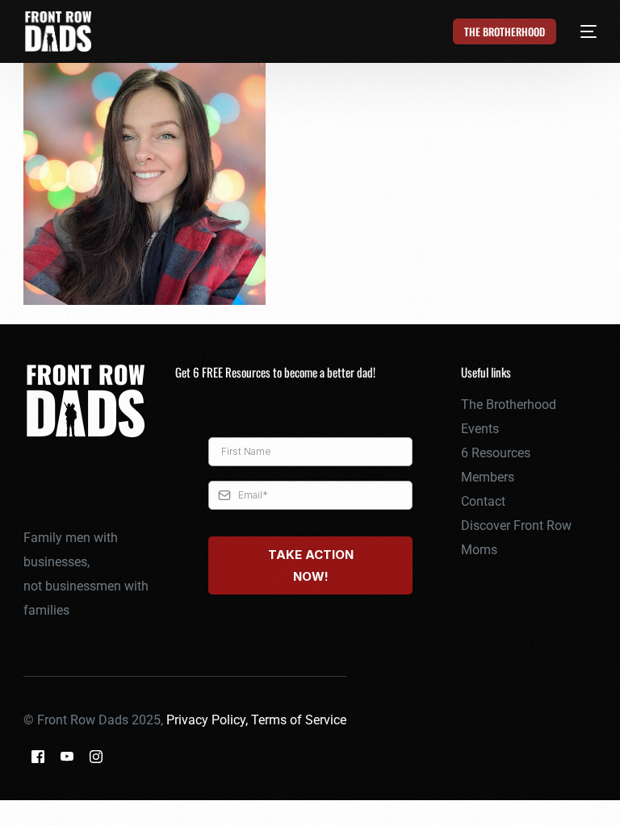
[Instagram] (96, 755)
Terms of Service (298, 720)
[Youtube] (67, 755)
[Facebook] (37, 755)
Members (487, 477)
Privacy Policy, (208, 720)
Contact (483, 501)
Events (480, 428)
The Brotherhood (508, 404)
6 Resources (495, 453)
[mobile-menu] (579, 31)
